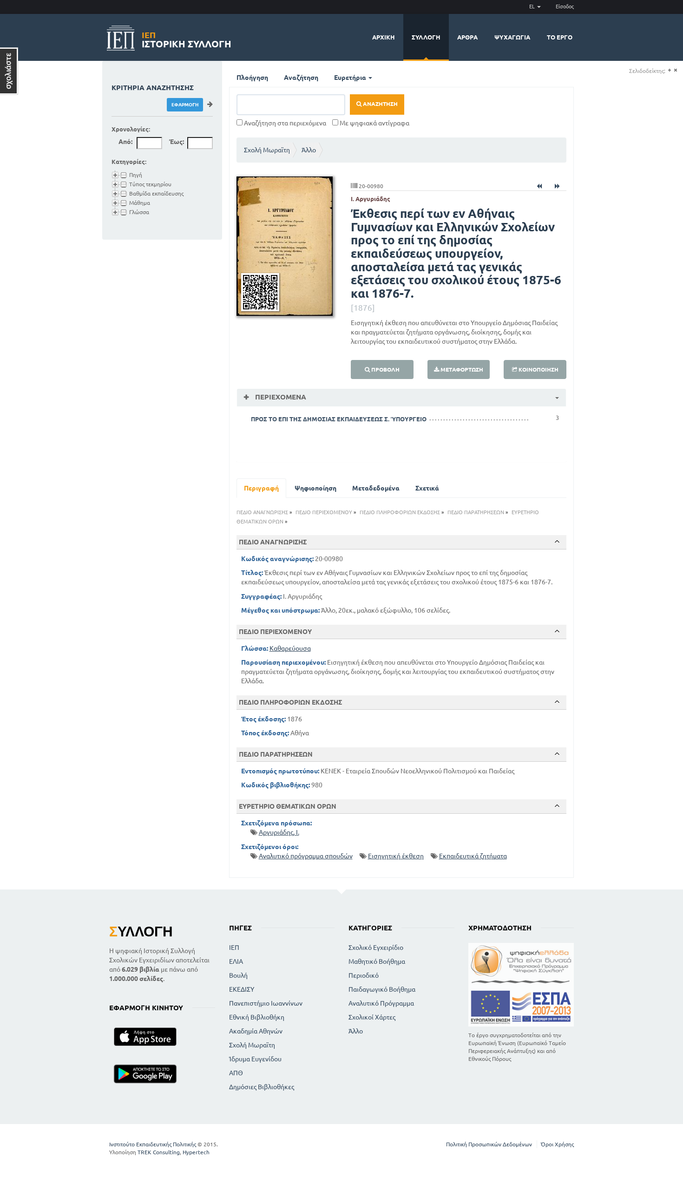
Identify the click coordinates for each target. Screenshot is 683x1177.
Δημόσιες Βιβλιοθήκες (261, 1087)
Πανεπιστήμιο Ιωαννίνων (265, 1003)
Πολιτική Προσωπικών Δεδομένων (489, 1144)
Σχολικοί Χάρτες (371, 1017)
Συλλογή (426, 37)
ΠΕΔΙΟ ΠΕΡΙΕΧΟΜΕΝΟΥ (324, 512)
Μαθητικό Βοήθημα (376, 961)
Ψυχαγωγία (512, 37)
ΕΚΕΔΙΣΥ (241, 989)
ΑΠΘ (236, 1073)
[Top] (557, 541)
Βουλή (238, 975)
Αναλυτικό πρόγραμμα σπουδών (306, 856)
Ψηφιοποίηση (315, 488)
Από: (125, 141)
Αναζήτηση (301, 77)
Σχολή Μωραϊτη (267, 150)
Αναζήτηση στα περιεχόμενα (284, 123)
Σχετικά (427, 488)
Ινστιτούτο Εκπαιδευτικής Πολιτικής (152, 1144)
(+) (669, 70)
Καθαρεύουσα (290, 648)
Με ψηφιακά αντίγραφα (373, 123)
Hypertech (196, 1152)
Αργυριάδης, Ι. (279, 832)
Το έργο (559, 37)
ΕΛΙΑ (236, 961)
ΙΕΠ (234, 947)
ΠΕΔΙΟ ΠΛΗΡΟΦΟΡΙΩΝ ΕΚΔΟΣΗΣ (400, 512)
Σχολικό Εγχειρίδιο (375, 947)
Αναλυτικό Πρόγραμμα (381, 1003)
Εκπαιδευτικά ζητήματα (473, 856)
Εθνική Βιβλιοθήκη (256, 1017)
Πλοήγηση (252, 77)
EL (532, 6)
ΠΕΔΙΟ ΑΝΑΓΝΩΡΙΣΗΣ (262, 512)
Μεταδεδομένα (376, 488)
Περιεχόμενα (279, 397)
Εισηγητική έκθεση (396, 856)
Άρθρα (467, 37)
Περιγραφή (261, 488)
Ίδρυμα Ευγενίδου (255, 1059)
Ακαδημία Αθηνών (255, 1031)
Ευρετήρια (351, 77)
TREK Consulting (159, 1152)
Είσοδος (565, 6)
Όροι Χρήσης (557, 1144)
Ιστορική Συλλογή (186, 38)
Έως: (176, 141)
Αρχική (383, 37)
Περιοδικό (363, 975)
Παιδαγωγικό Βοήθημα (381, 989)
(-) (675, 70)
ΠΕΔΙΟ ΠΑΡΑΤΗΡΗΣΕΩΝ (475, 512)
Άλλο (309, 150)
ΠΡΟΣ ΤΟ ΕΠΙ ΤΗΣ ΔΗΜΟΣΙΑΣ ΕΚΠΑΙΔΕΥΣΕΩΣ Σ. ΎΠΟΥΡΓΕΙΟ (339, 419)
